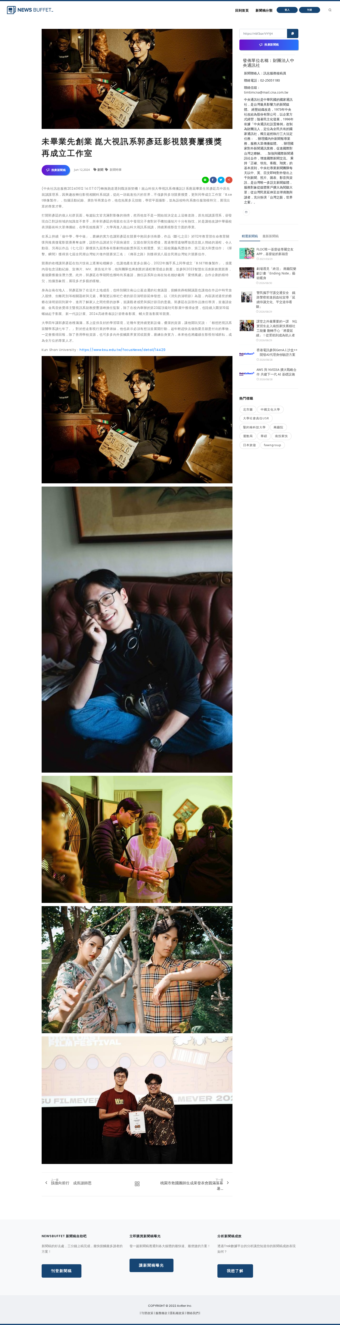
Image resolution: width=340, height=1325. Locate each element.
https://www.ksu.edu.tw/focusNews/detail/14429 (123, 349)
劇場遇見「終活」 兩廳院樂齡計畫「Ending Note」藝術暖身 (276, 273)
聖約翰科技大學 (254, 427)
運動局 (248, 436)
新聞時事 (115, 170)
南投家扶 (281, 436)
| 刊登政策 (147, 1313)
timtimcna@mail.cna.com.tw (266, 92)
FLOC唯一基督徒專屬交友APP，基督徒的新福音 (275, 251)
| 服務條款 (161, 1313)
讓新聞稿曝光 (151, 1265)
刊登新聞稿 (61, 1270)
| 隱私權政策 (176, 1313)
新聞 (100, 170)
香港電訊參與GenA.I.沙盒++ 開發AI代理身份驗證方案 (277, 352)
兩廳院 (278, 427)
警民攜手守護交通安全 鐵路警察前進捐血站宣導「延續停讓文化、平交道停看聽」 (275, 299)
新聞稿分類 (264, 10)
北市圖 (248, 409)
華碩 (264, 436)
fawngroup (272, 445)
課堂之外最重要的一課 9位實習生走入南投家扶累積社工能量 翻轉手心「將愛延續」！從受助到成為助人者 (276, 328)
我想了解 (235, 1270)
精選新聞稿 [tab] (250, 236)
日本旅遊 (249, 445)
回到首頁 (242, 10)
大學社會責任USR (256, 418)
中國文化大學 (270, 409)
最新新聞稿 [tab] (271, 236)
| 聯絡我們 (192, 1313)
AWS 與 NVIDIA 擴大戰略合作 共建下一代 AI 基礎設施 (277, 371)
